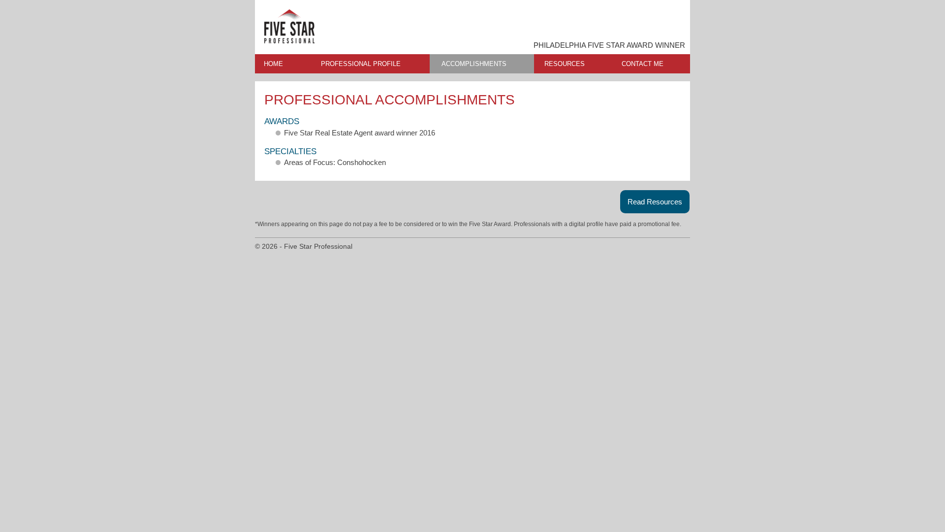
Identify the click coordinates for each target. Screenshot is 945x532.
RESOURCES (564, 63)
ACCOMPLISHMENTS (473, 63)
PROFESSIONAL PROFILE (361, 63)
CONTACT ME (642, 63)
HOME (273, 63)
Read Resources (655, 202)
